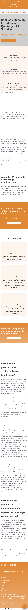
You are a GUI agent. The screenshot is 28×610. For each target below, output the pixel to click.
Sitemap (3, 590)
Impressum (4, 588)
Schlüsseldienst (8, 565)
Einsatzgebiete (5, 580)
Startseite (3, 577)
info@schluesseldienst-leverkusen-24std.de (15, 1)
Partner (3, 585)
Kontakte (3, 582)
